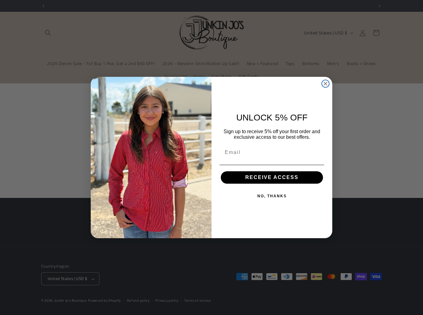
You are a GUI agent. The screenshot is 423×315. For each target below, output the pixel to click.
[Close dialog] (325, 83)
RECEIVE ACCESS (272, 177)
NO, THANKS (272, 196)
